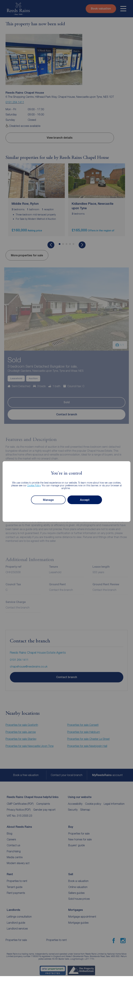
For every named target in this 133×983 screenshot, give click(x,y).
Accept (85, 500)
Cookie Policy (34, 485)
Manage (48, 500)
